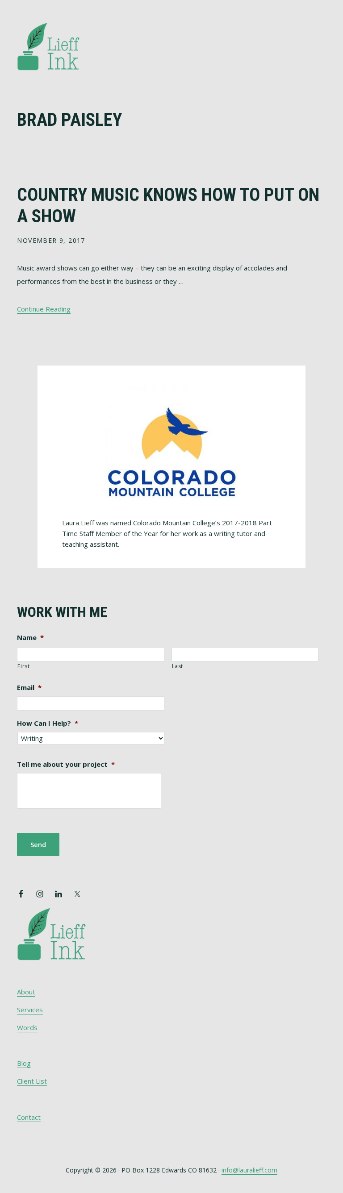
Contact (29, 1117)
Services (30, 1009)
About (26, 991)
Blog (24, 1063)
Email (29, 687)
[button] (320, 34)
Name (30, 637)
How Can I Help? (47, 723)
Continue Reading (44, 308)
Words (27, 1027)
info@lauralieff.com (249, 1170)
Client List (32, 1081)
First (23, 666)
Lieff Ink (61, 46)
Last (178, 666)
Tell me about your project (66, 764)
